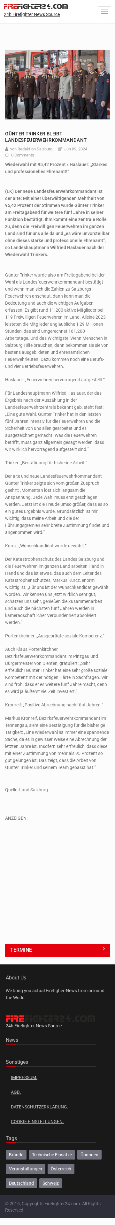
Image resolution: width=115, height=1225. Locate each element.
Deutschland (21, 1183)
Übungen (89, 1154)
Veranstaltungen (25, 1168)
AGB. (16, 1092)
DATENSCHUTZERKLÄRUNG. (39, 1106)
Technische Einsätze (52, 1154)
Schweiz (50, 1183)
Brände (16, 1154)
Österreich (61, 1168)
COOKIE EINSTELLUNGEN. (37, 1121)
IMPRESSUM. (24, 1077)
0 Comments (22, 155)
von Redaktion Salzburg (31, 149)
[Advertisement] (57, 879)
